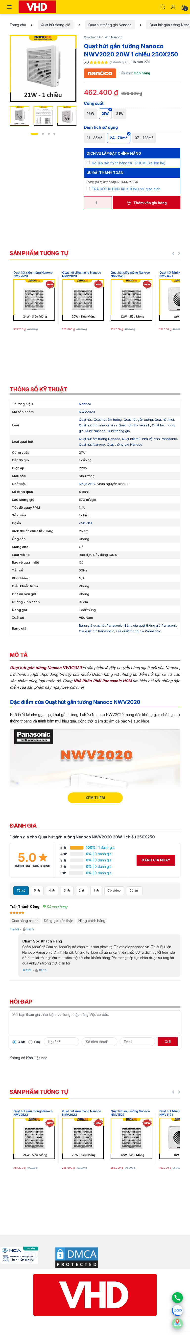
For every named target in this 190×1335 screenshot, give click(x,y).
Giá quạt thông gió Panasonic (138, 631)
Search (163, 7)
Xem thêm (95, 798)
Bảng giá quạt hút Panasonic (100, 625)
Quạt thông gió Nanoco (124, 444)
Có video (114, 890)
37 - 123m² (144, 138)
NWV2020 (87, 412)
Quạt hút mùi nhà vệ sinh (98, 425)
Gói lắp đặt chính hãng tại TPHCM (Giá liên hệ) (129, 163)
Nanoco (85, 404)
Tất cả (21, 890)
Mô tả (18, 655)
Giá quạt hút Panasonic (96, 631)
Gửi (168, 1042)
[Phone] (177, 1297)
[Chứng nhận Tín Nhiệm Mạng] (19, 1254)
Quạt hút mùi (164, 419)
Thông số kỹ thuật (38, 389)
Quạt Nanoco (95, 431)
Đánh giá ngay (156, 860)
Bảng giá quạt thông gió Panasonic (150, 625)
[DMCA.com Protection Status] (73, 1257)
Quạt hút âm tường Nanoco (99, 439)
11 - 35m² (94, 138)
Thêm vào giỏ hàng (150, 203)
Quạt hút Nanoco (92, 444)
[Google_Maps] (177, 1323)
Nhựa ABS (87, 484)
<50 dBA (86, 523)
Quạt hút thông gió (55, 25)
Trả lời (14, 929)
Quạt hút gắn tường (138, 419)
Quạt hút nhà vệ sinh (134, 425)
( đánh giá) (119, 62)
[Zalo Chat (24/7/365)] (177, 1310)
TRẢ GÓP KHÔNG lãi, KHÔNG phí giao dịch (126, 189)
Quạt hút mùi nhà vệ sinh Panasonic (149, 439)
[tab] (95, 390)
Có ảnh (134, 890)
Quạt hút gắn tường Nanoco (103, 37)
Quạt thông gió (119, 431)
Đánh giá (23, 825)
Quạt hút (85, 419)
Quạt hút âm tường (108, 419)
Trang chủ (18, 25)
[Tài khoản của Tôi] (173, 7)
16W (90, 113)
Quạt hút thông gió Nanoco (110, 25)
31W (119, 113)
